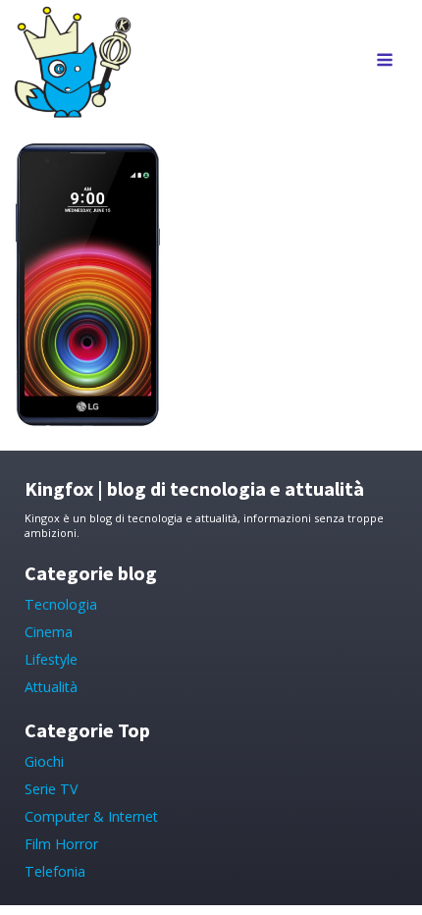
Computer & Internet (91, 816)
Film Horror (61, 843)
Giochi (44, 761)
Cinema (49, 631)
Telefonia (55, 871)
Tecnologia (61, 604)
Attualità (51, 686)
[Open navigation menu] (384, 61)
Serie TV (51, 789)
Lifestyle (51, 659)
